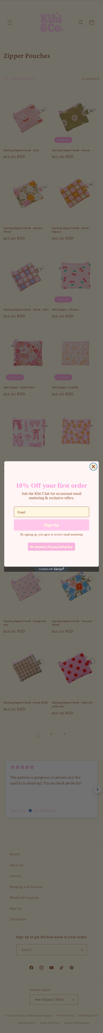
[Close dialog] (93, 466)
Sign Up (51, 525)
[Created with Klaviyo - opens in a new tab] (51, 569)
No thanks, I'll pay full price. (51, 546)
